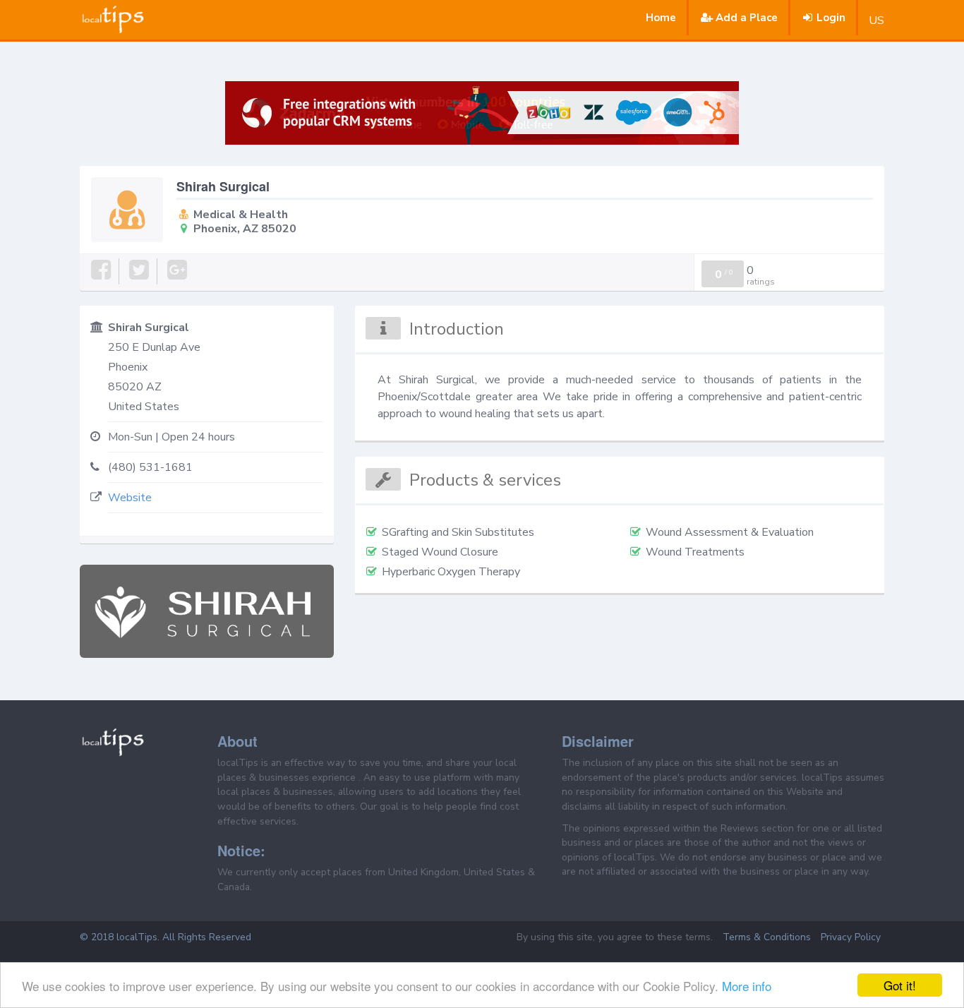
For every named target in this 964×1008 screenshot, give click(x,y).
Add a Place (747, 18)
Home (661, 18)
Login (831, 18)
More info (746, 986)
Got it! (900, 985)
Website (130, 497)
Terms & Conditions (767, 937)
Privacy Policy (851, 937)
